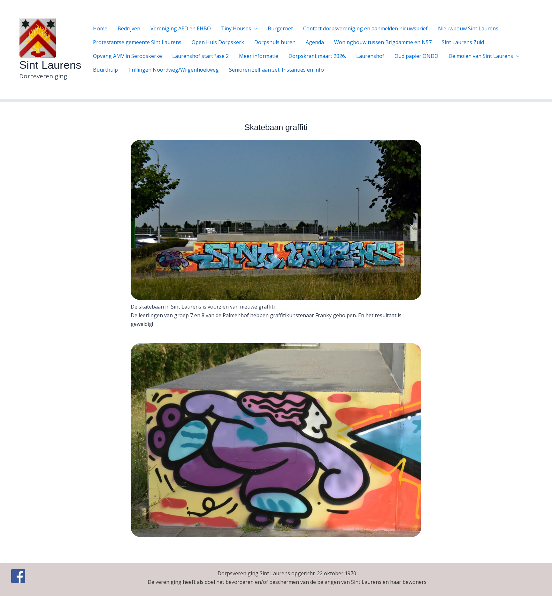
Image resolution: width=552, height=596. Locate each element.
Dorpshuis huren (274, 42)
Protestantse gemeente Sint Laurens (137, 42)
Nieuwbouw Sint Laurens (468, 28)
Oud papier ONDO (416, 55)
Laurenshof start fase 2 (200, 55)
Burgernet (280, 28)
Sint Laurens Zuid (463, 42)
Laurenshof (370, 55)
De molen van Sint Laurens (480, 55)
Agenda (315, 42)
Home (100, 28)
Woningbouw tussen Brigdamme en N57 (383, 42)
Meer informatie (258, 55)
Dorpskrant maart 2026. (317, 55)
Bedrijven (129, 28)
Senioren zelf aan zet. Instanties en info (276, 69)
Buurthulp (105, 69)
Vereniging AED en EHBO (180, 28)
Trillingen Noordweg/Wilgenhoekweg (173, 69)
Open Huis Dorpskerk (218, 42)
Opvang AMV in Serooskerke (127, 55)
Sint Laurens (50, 65)
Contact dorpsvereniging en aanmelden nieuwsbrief (365, 28)
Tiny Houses (236, 28)
